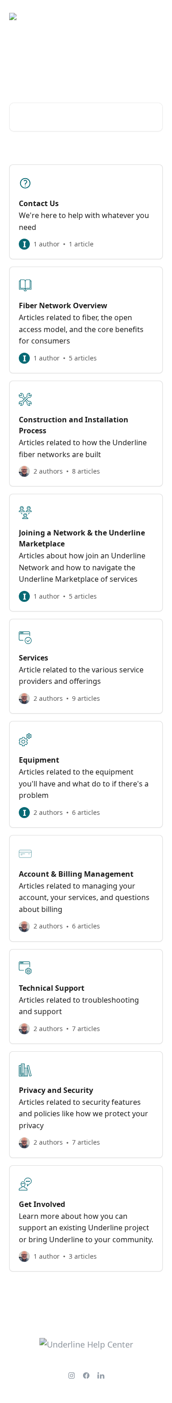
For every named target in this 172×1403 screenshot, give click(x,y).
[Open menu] (154, 16)
